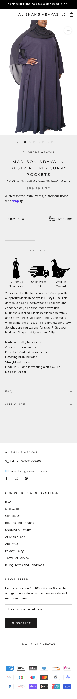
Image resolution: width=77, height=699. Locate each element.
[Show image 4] (39, 142)
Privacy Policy (14, 551)
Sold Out (38, 250)
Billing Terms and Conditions (24, 565)
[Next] (60, 142)
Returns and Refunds (19, 523)
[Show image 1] (25, 142)
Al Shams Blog (15, 537)
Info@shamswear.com (33, 471)
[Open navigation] (6, 14)
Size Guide (15, 404)
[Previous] (17, 142)
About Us (11, 544)
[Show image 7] (52, 142)
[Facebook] (6, 478)
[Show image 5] (43, 142)
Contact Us (12, 516)
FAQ (8, 391)
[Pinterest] (26, 478)
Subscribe (21, 623)
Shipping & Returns (18, 530)
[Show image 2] (30, 142)
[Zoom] (68, 30)
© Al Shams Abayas (38, 644)
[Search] (64, 14)
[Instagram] (16, 478)
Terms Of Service (17, 558)
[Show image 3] (34, 142)
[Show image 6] (48, 142)
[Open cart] (71, 14)
